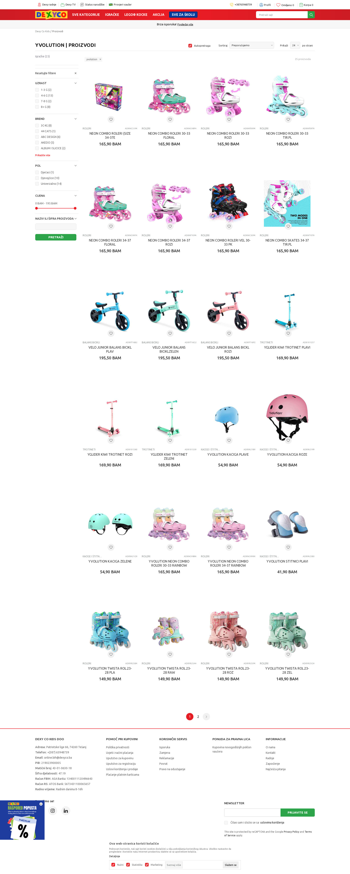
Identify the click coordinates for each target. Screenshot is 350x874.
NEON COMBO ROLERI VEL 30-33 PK (228, 242)
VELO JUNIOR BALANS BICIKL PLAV (110, 349)
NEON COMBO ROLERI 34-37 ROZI (169, 242)
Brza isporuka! (166, 24)
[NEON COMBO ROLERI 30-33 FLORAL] (169, 96)
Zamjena (164, 752)
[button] (56, 83)
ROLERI (87, 128)
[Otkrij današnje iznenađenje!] (22, 822)
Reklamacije (166, 758)
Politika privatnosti (117, 747)
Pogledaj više (185, 24)
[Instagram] (53, 811)
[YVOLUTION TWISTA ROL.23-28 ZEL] (287, 631)
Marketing (156, 865)
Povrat (163, 763)
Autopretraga (202, 45)
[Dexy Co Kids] (51, 14)
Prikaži (284, 45)
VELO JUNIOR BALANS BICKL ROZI (228, 349)
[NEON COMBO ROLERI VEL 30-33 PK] (228, 203)
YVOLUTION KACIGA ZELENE (110, 561)
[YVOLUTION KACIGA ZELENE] (110, 524)
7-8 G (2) (46, 101)
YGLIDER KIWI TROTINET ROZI (110, 454)
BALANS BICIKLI (91, 342)
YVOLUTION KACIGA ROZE (287, 454)
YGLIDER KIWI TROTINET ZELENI (169, 456)
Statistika (137, 865)
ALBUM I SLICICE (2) (53, 148)
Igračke (112, 14)
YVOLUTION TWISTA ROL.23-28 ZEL (287, 670)
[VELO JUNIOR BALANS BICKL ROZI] (228, 310)
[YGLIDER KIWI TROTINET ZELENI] (169, 417)
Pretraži (55, 237)
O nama (270, 747)
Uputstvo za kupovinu (119, 758)
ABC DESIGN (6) (50, 137)
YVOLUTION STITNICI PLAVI (287, 561)
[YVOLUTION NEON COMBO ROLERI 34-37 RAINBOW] (228, 524)
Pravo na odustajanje (172, 769)
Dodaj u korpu (112, 167)
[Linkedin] (66, 811)
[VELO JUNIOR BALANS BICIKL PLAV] (110, 310)
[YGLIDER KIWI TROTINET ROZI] (110, 417)
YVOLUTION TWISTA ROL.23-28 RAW (169, 670)
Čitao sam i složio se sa (257, 822)
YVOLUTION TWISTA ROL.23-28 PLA (110, 670)
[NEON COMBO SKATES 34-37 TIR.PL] (287, 203)
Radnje (270, 758)
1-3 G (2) (46, 89)
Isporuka (164, 747)
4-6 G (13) (47, 95)
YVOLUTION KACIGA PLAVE (228, 454)
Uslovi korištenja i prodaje (122, 769)
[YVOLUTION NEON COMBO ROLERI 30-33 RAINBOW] (169, 524)
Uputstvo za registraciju (121, 763)
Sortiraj (223, 45)
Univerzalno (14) (51, 183)
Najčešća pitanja (276, 769)
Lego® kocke (135, 14)
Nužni (120, 865)
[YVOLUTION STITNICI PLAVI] (287, 524)
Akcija (158, 14)
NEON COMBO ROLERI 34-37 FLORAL (110, 242)
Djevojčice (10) (50, 178)
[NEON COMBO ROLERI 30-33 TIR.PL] (287, 96)
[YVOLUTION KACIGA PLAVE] (228, 417)
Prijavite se (298, 812)
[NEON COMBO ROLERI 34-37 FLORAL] (110, 203)
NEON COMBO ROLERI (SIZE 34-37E (110, 135)
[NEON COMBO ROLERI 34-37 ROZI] (169, 203)
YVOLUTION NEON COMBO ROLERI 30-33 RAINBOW (169, 563)
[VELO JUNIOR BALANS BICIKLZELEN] (169, 310)
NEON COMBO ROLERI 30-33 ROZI (228, 135)
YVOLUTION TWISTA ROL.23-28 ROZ (228, 670)
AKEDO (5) (47, 142)
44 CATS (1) (48, 131)
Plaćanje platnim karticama (122, 774)
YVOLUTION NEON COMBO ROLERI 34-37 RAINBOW (228, 563)
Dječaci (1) (47, 172)
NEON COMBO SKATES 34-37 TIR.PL (287, 242)
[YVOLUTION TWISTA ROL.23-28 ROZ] (228, 631)
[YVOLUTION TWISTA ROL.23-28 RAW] (169, 631)
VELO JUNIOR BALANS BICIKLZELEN (169, 349)
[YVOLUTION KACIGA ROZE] (287, 417)
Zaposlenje (273, 763)
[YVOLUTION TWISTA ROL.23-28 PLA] (110, 631)
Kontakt (270, 752)
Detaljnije (114, 856)
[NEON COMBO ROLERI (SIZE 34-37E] (110, 96)
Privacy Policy (291, 831)
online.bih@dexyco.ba (58, 757)
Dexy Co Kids (42, 31)
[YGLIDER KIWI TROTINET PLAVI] (287, 310)
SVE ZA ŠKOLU (183, 14)
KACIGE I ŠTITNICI (210, 449)
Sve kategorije (86, 14)
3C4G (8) (46, 125)
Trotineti (266, 342)
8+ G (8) (45, 106)
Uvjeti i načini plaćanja (119, 752)
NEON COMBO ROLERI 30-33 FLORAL (169, 135)
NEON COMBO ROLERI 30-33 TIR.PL (287, 135)
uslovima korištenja (272, 822)
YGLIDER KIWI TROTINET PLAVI (287, 347)
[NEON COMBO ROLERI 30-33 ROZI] (228, 96)
